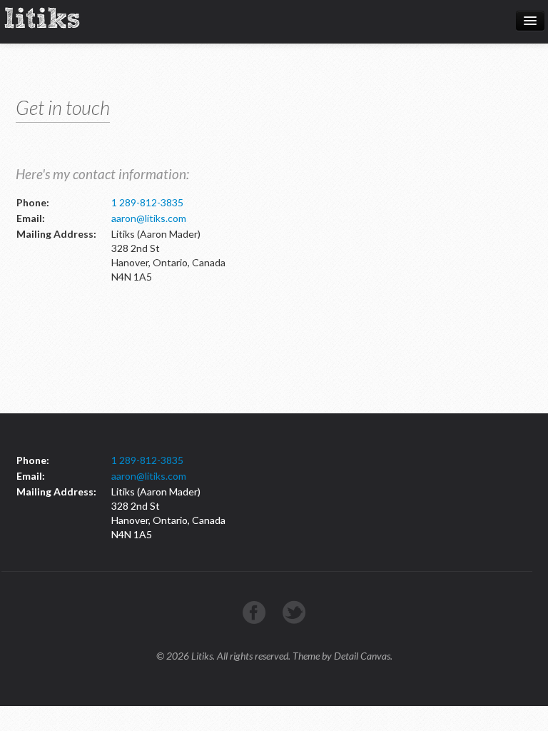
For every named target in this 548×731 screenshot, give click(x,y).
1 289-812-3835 (147, 202)
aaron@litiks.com (148, 218)
